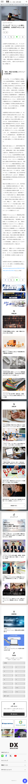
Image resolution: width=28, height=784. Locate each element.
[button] (5, 37)
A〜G (5, 687)
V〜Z (17, 691)
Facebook (7, 756)
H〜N (17, 687)
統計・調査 (5, 32)
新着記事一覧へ (14, 505)
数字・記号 (6, 695)
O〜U (5, 691)
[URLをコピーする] (22, 37)
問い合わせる (14, 714)
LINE (3, 756)
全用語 (5, 663)
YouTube (16, 756)
